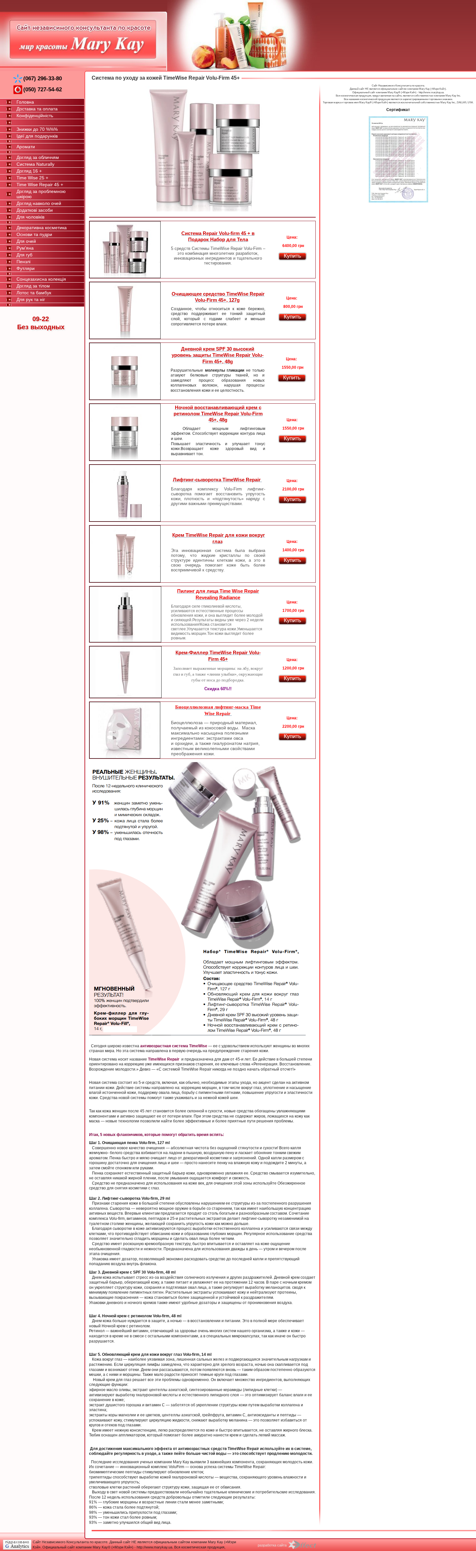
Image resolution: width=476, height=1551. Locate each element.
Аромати (26, 146)
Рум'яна (25, 248)
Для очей (26, 241)
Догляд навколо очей (39, 203)
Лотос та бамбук (34, 292)
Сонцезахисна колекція (41, 279)
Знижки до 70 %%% (37, 129)
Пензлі (23, 261)
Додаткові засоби (35, 210)
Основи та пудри (34, 234)
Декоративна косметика (42, 227)
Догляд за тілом (33, 285)
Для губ (24, 254)
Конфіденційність (35, 115)
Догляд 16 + (29, 171)
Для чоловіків (30, 216)
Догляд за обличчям (38, 157)
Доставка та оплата (37, 108)
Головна (25, 102)
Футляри (26, 268)
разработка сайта (272, 1545)
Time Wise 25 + (32, 177)
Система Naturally (35, 164)
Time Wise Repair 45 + (40, 184)
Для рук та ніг (31, 299)
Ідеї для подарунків (37, 136)
